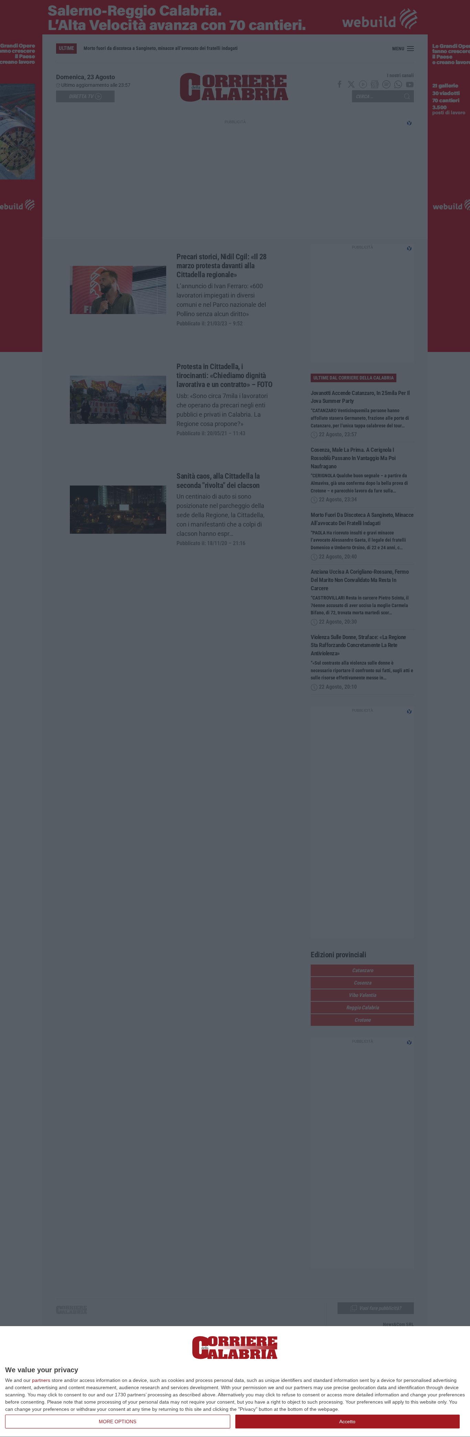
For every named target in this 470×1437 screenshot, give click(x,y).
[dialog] (235, 1381)
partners (41, 1380)
